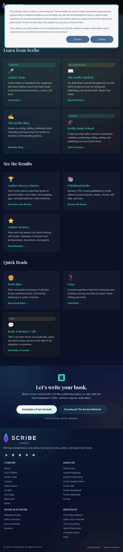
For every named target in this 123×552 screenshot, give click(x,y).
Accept (77, 39)
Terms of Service (111, 547)
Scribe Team (10, 477)
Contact (8, 490)
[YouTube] (33, 455)
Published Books (12, 515)
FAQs (65, 537)
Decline (101, 39)
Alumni (7, 503)
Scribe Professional (73, 477)
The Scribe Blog (71, 524)
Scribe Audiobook (72, 490)
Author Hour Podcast (73, 519)
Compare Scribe (71, 532)
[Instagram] (13, 455)
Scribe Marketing (71, 494)
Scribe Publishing (71, 472)
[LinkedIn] (20, 455)
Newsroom (9, 499)
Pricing (66, 499)
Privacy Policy (93, 547)
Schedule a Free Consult (37, 409)
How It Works (10, 472)
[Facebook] (27, 455)
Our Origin (9, 494)
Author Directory (12, 519)
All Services (69, 468)
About (7, 468)
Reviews (8, 528)
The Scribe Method (73, 515)
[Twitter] (6, 455)
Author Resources (72, 528)
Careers (8, 481)
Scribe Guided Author (74, 481)
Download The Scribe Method (82, 409)
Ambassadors (11, 486)
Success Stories (12, 524)
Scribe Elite (68, 486)
